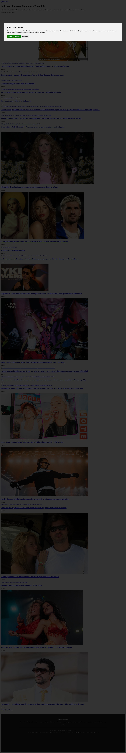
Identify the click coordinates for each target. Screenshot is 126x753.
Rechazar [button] (17, 36)
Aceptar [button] (10, 36)
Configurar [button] (25, 36)
